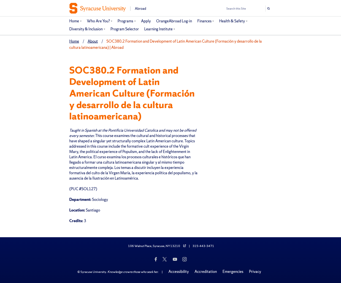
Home (74, 21)
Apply (146, 21)
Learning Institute (158, 29)
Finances (204, 21)
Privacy (255, 271)
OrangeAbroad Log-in (174, 21)
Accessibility (178, 271)
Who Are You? (98, 21)
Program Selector (124, 29)
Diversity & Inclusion (86, 29)
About (93, 41)
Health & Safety (232, 21)
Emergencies (233, 271)
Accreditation (205, 271)
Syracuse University (93, 272)
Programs (125, 21)
